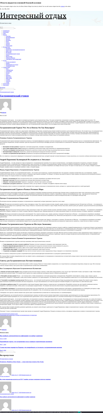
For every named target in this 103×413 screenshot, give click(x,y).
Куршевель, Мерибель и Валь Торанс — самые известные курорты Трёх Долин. (22, 361)
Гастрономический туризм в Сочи (9, 313)
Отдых (4, 60)
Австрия (8, 36)
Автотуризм (6, 83)
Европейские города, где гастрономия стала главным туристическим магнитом (26, 341)
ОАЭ (7, 74)
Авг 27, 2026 (18, 375)
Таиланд (8, 81)
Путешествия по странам (6, 358)
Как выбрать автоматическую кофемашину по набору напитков (21, 336)
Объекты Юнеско (10, 57)
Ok (79, 412)
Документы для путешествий (13, 59)
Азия (4, 33)
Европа (5, 34)
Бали (7, 68)
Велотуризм (9, 56)
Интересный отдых (33, 16)
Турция (8, 79)
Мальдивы (8, 76)
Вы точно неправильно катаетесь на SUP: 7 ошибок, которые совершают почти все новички (25, 379)
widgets (63, 6)
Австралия (6, 32)
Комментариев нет (26, 375)
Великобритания (10, 37)
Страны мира (6, 67)
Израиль (8, 75)
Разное (8, 63)
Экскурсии (6, 85)
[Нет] (81, 412)
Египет (8, 72)
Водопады (8, 52)
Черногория (9, 45)
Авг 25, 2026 (3, 338)
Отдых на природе (11, 62)
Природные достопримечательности (15, 49)
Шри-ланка (9, 78)
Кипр (7, 41)
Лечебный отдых (10, 66)
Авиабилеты (6, 30)
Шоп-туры (8, 51)
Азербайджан (9, 70)
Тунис (7, 82)
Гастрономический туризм (13, 53)
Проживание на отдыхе (12, 64)
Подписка (2, 87)
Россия (8, 44)
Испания (8, 40)
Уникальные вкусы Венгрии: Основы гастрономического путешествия (18, 315)
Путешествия (6, 47)
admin (13, 375)
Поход (7, 55)
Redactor (4, 112)
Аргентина (9, 71)
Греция (8, 43)
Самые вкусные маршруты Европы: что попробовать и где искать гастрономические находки (31, 347)
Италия (8, 38)
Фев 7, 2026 (3, 344)
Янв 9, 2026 (3, 350)
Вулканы (8, 48)
